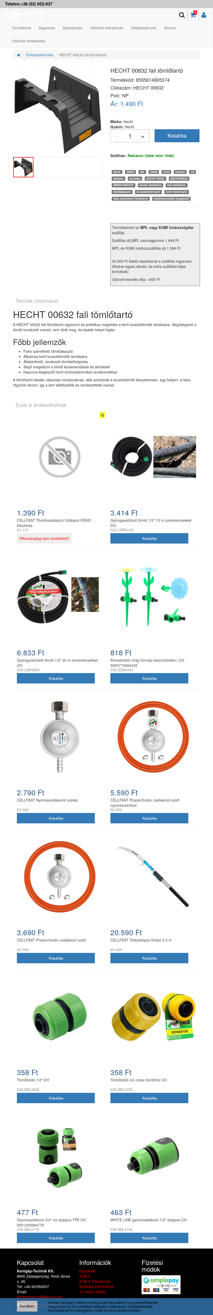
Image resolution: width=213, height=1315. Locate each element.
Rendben (27, 1306)
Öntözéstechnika (40, 54)
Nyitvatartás (72, 27)
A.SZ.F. (85, 1276)
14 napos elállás (92, 1291)
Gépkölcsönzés (143, 27)
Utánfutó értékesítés (28, 40)
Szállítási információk (96, 1286)
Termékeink (21, 27)
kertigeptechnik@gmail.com (39, 1296)
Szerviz (170, 27)
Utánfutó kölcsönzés (106, 27)
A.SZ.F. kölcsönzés (94, 1281)
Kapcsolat (47, 27)
